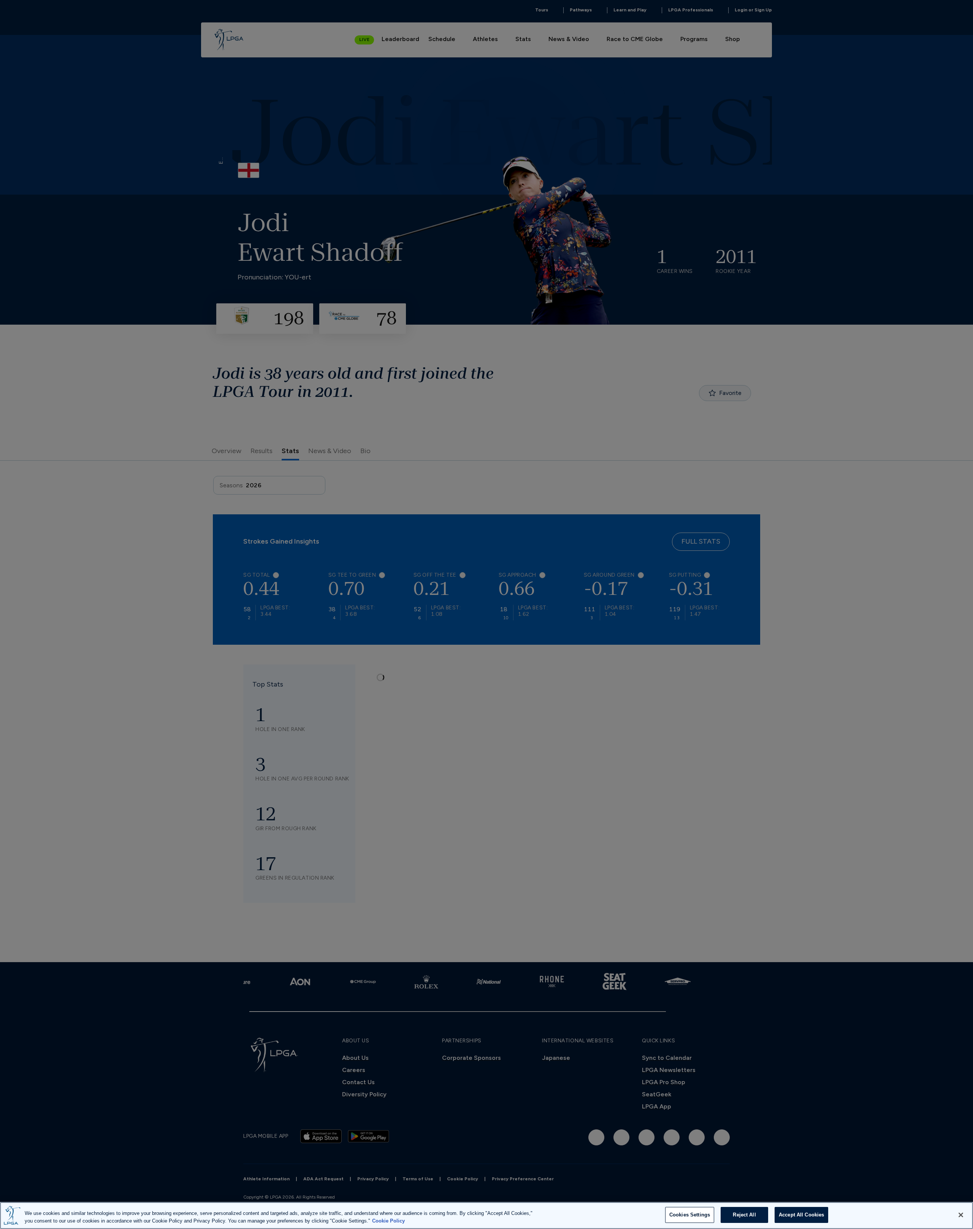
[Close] (960, 1215)
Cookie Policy (388, 1221)
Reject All (744, 1215)
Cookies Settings (689, 1215)
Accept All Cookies (801, 1215)
